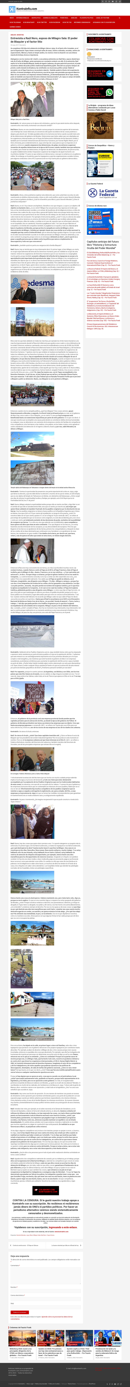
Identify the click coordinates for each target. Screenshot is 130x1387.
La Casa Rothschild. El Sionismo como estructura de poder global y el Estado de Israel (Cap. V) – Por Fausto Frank (103, 287)
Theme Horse (72, 1384)
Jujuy (27, 1235)
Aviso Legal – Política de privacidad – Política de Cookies (43, 1384)
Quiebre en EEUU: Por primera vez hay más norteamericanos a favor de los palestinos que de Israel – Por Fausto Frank (50, 1352)
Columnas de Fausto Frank (20, 1327)
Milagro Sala (36, 1235)
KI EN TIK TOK (67, 22)
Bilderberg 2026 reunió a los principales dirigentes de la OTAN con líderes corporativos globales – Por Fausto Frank (21, 1352)
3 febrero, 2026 (71, 1357)
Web (12, 1303)
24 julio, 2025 (99, 1357)
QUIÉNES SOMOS (15, 27)
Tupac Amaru (50, 1235)
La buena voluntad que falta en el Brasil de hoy (65, 1245)
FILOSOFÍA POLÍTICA (86, 18)
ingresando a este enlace (63, 1227)
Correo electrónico (18, 1295)
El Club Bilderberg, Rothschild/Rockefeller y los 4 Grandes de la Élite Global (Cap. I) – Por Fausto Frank (103, 255)
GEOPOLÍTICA (36, 18)
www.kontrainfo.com (61, 1232)
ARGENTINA (20, 35)
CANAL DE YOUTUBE (102, 18)
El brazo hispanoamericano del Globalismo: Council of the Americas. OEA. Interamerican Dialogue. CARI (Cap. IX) (102, 326)
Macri (31, 1235)
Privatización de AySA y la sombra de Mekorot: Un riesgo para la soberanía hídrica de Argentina (107, 1352)
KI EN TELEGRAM (15, 22)
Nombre (14, 1287)
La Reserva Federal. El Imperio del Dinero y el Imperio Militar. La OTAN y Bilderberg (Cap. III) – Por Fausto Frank (103, 271)
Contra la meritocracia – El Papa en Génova (25, 1245)
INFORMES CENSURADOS (82, 22)
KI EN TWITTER (42, 22)
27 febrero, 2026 (43, 1357)
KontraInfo (23, 45)
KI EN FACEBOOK (54, 22)
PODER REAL (64, 18)
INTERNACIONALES (22, 18)
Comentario (15, 1265)
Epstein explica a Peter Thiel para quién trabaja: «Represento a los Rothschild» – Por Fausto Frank (79, 1352)
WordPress (92, 1384)
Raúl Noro (43, 1235)
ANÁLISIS (74, 18)
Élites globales (15, 1344)
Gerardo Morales (21, 1235)
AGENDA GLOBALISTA (50, 18)
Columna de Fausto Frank (18, 1342)
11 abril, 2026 (13, 1357)
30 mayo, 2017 (15, 45)
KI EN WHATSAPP (28, 22)
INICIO (12, 18)
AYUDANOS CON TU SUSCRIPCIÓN (104, 22)
